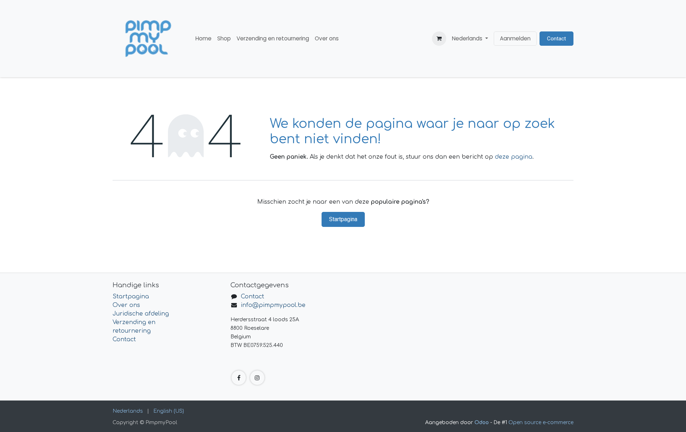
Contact (556, 38)
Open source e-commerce (540, 422)
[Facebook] (239, 378)
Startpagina (343, 219)
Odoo (482, 422)
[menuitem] (203, 39)
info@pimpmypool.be (273, 305)
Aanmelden (515, 38)
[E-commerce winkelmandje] (439, 38)
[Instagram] (257, 378)
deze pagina (513, 157)
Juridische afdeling (141, 314)
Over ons (126, 305)
